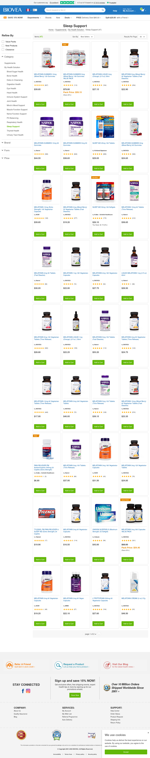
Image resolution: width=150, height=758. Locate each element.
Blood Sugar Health (15, 71)
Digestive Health (14, 84)
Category (9, 56)
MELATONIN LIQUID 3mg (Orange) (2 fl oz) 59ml (102, 75)
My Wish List (67, 714)
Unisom (96, 537)
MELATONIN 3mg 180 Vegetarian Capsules (104, 466)
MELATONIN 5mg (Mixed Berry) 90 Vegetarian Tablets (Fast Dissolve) (133, 76)
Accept (126, 752)
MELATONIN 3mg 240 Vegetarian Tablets (75, 402)
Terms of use (68, 754)
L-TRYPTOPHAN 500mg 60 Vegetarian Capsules (102, 599)
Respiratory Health (14, 122)
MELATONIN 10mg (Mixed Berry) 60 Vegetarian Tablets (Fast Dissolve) (134, 403)
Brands (48, 17)
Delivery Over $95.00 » (88, 17)
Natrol (38, 150)
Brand (7, 142)
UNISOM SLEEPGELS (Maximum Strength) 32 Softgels (104, 530)
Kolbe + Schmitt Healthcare (103, 214)
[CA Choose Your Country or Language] (28, 10)
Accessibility (57, 754)
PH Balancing (12, 118)
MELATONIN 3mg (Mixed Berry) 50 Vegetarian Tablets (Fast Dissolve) (75, 209)
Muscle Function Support (17, 109)
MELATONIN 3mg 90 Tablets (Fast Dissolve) (44, 274)
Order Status (115, 714)
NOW (37, 214)
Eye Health (11, 88)
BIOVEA (38, 82)
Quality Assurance (20, 714)
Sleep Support (13, 126)
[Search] (102, 10)
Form (7, 150)
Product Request (117, 717)
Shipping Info (115, 719)
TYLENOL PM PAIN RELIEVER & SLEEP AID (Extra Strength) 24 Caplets (46, 531)
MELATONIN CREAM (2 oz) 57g (133, 598)
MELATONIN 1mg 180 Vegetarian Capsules (75, 274)
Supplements (61, 29)
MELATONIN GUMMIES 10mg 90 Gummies (46, 144)
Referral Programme (69, 717)
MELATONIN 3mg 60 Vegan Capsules (73, 599)
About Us (17, 711)
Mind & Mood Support (16, 105)
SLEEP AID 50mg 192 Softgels (103, 207)
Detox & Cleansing (14, 80)
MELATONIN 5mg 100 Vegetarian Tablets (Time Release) (46, 338)
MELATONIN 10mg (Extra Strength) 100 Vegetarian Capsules (43, 209)
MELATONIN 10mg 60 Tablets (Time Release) (133, 208)
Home (51, 29)
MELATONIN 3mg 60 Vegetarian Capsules (75, 530)
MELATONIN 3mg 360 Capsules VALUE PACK (133, 530)
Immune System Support (17, 96)
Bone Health (12, 75)
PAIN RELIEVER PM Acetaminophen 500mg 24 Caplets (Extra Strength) (44, 467)
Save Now (75, 695)
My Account (66, 711)
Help (115, 10)
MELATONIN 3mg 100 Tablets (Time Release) (74, 466)
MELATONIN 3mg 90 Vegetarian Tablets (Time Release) (133, 338)
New (58, 17)
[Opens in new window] (23, 690)
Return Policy (115, 722)
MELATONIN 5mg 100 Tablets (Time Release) (103, 402)
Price (6, 158)
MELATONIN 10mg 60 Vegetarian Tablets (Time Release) (46, 402)
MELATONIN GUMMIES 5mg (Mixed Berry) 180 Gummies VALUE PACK (74, 76)
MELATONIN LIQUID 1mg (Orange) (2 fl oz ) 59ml (72, 338)
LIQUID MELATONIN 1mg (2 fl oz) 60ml (134, 274)
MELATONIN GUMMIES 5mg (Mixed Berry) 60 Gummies (132, 144)
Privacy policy (80, 754)
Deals (67, 17)
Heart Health (12, 92)
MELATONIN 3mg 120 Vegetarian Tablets (134, 466)
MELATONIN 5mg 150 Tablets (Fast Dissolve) (103, 338)
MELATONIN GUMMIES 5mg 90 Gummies (75, 144)
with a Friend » (117, 17)
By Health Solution (76, 29)
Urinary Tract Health (15, 134)
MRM (67, 606)
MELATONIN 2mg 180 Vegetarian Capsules (104, 274)
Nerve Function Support (16, 113)
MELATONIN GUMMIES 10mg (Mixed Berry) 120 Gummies (45, 75)
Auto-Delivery (67, 719)
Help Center (115, 711)
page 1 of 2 (89, 634)
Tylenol (38, 537)
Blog (15, 717)
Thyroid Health (13, 130)
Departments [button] (33, 17)
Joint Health (12, 101)
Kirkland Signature (100, 150)
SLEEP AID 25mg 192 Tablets (103, 143)
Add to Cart (40, 104)
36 (141, 36)
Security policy (92, 754)
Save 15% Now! (15, 17)
